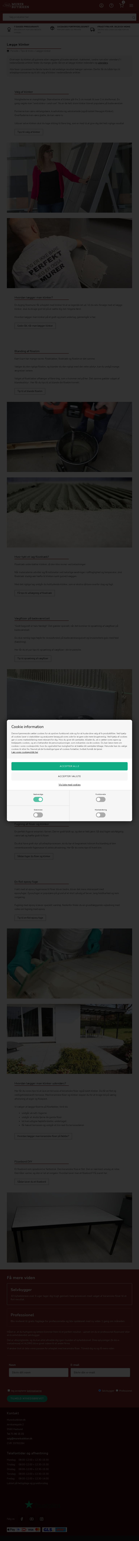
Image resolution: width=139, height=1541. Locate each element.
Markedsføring (101, 809)
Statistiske (38, 809)
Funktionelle (101, 794)
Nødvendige (38, 794)
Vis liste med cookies (70, 784)
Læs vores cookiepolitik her (24, 752)
